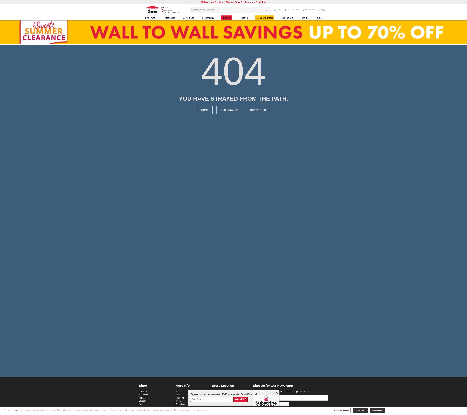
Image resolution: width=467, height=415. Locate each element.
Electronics (208, 18)
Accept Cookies (377, 410)
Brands (305, 18)
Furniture (150, 18)
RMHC (178, 401)
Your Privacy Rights (341, 410)
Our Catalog (229, 110)
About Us (179, 392)
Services (179, 395)
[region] (233, 410)
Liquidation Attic (265, 18)
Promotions (287, 18)
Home (205, 110)
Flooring (243, 18)
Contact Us (258, 110)
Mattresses (169, 18)
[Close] (463, 410)
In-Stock (227, 18)
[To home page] (163, 10)
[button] (275, 9)
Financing (179, 398)
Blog (319, 18)
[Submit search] (266, 10)
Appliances (188, 18)
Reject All (360, 410)
